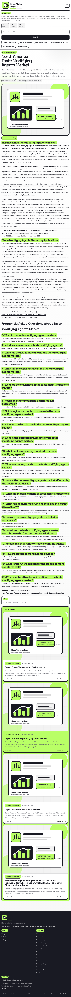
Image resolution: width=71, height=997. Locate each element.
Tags (3, 943)
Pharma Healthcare (26, 42)
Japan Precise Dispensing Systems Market (26, 738)
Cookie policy (41, 964)
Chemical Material (8, 46)
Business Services (41, 42)
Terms (38, 967)
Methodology (41, 943)
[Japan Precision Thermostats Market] (35, 778)
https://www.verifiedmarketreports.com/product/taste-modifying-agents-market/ (32, 593)
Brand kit (39, 937)
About (38, 934)
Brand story (40, 940)
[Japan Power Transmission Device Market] (35, 636)
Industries (4, 937)
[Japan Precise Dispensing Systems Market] (35, 707)
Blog (3, 934)
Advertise (39, 958)
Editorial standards (43, 946)
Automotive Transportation (59, 42)
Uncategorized (22, 46)
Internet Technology (9, 42)
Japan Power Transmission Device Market (25, 667)
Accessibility (40, 970)
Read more (60, 679)
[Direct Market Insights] (16, 5)
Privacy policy (41, 961)
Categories (5, 940)
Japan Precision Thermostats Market (23, 809)
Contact (39, 973)
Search (35, 37)
